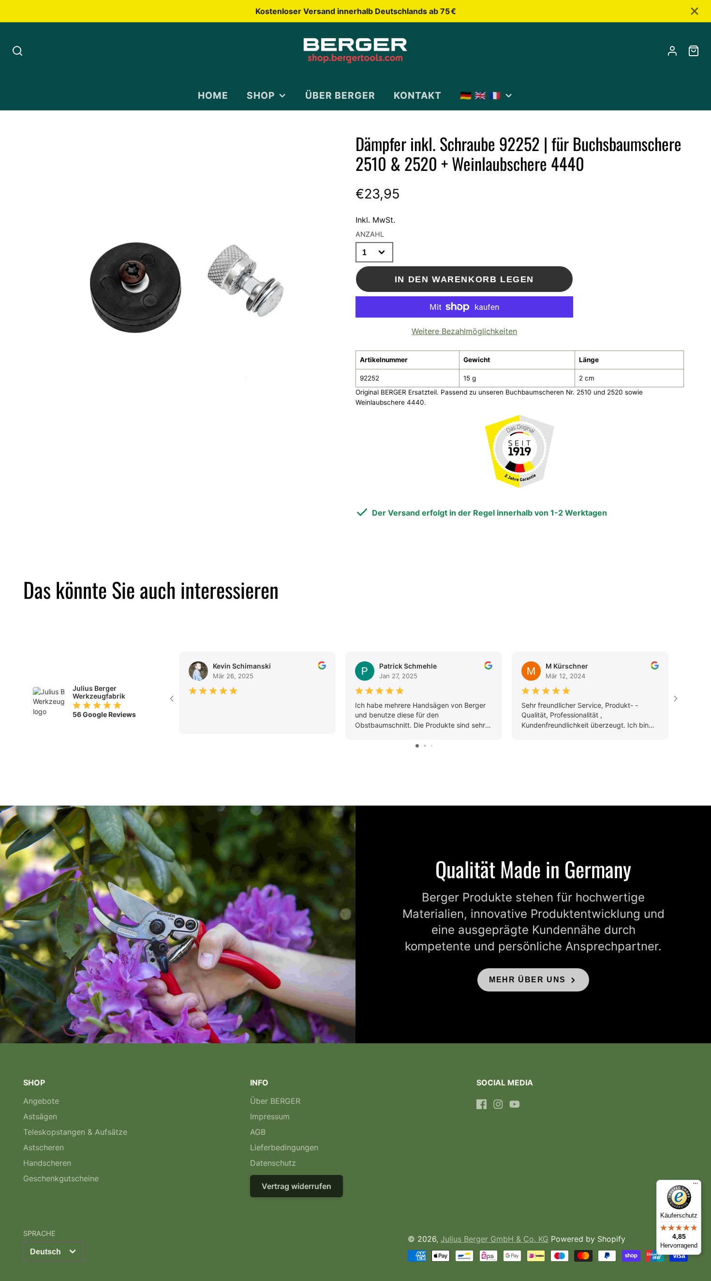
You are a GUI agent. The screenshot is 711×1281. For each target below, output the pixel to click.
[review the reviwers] (322, 667)
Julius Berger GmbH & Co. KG (494, 1239)
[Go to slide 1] (417, 745)
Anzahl (370, 234)
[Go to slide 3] (431, 746)
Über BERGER (340, 95)
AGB (258, 1132)
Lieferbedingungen (284, 1147)
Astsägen (40, 1116)
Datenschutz (273, 1163)
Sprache (39, 1233)
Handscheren (47, 1163)
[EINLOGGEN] (672, 51)
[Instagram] (498, 1104)
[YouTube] (514, 1104)
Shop (261, 95)
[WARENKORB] (693, 51)
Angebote (41, 1101)
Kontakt (418, 95)
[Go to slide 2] (425, 746)
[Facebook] (481, 1104)
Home (213, 95)
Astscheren (43, 1147)
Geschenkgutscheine (61, 1178)
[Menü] (695, 1185)
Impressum (270, 1116)
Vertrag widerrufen (296, 1186)
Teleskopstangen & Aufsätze (75, 1132)
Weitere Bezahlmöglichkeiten (464, 331)
